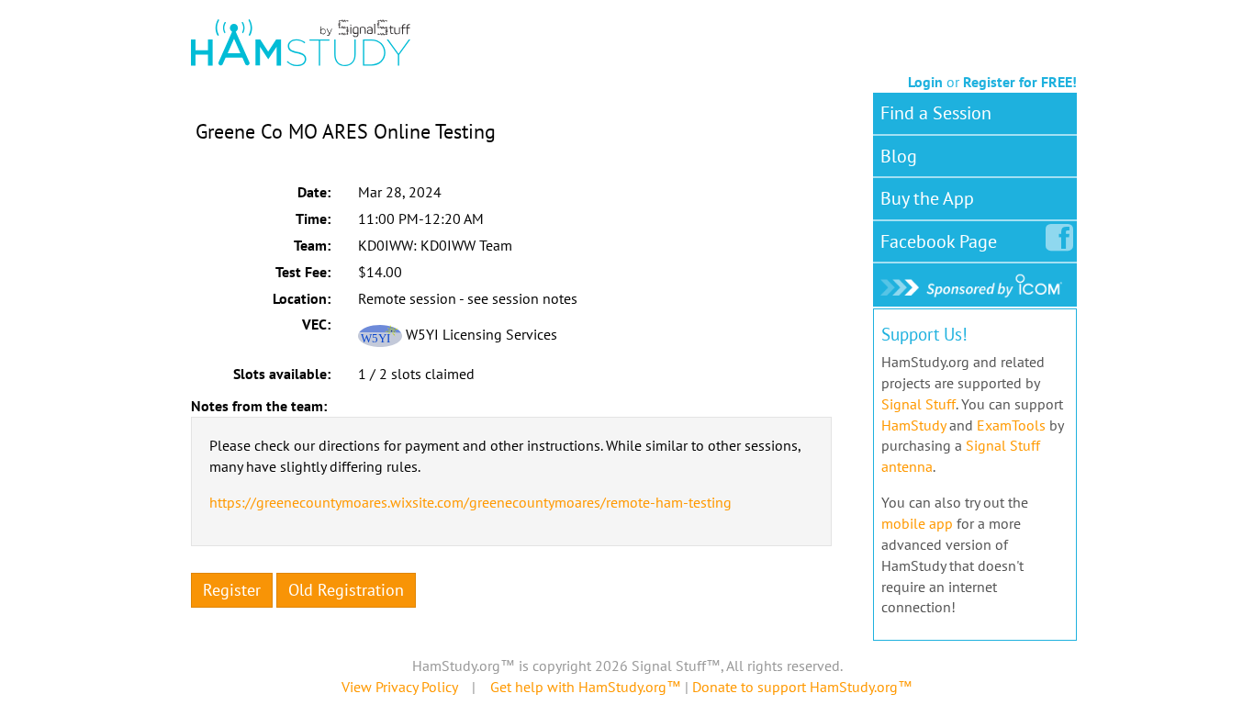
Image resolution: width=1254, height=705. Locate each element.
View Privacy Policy (399, 686)
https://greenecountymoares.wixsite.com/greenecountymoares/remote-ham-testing (470, 502)
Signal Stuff (918, 404)
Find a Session (935, 113)
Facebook (938, 241)
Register (232, 589)
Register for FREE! (1020, 82)
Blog (898, 156)
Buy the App (927, 198)
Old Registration (346, 589)
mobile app (917, 523)
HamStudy (913, 425)
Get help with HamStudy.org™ (585, 686)
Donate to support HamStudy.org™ (802, 686)
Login (925, 82)
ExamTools (1011, 425)
